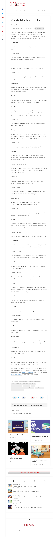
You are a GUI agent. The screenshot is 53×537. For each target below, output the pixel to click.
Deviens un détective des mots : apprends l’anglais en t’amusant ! (26, 491)
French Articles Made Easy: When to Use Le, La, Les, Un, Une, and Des (27, 496)
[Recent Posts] (13, 481)
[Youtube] (2, 18)
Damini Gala (30, 28)
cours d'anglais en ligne (17, 385)
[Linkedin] (2, 22)
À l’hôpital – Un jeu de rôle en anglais (39, 460)
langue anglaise (26, 385)
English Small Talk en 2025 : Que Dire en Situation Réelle (18, 457)
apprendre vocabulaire (16, 383)
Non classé (38, 11)
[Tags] (45, 481)
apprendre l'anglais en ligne (34, 381)
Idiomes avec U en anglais (16, 435)
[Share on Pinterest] (33, 397)
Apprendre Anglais (16, 11)
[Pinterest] (2, 31)
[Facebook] (2, 9)
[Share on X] (15, 397)
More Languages (28, 11)
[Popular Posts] (24, 481)
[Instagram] (2, 27)
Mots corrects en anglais (17, 387)
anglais (16, 381)
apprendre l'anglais (23, 381)
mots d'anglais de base (29, 387)
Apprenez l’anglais (16, 375)
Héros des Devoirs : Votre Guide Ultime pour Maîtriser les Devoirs (40, 436)
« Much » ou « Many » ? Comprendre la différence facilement (25, 502)
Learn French (15, 505)
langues (33, 385)
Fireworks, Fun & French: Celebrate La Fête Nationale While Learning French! (29, 507)
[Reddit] (2, 35)
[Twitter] (2, 14)
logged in (19, 413)
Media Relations (46, 11)
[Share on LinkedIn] (42, 397)
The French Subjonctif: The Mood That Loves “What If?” (24, 486)
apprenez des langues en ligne (29, 383)
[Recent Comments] (34, 481)
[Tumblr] (2, 40)
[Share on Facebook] (24, 397)
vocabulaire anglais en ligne (17, 390)
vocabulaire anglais (27, 372)
